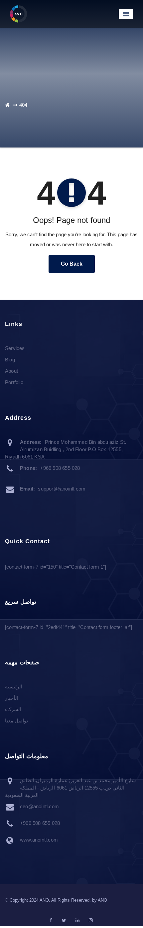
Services (15, 348)
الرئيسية (13, 686)
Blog (10, 359)
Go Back (71, 264)
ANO (102, 900)
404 (23, 105)
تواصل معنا (16, 720)
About (11, 371)
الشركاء (13, 709)
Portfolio (14, 382)
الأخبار (11, 698)
